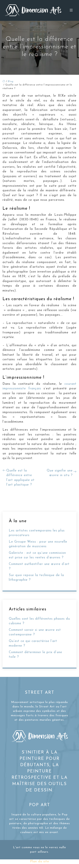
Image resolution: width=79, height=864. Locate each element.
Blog (10, 81)
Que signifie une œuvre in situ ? (60, 473)
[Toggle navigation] (71, 10)
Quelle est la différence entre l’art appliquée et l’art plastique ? (20, 478)
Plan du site (39, 861)
